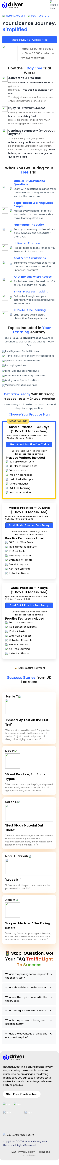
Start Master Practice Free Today (29, 525)
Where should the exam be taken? (25, 987)
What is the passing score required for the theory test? (28, 975)
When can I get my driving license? (25, 1010)
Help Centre (26, 1134)
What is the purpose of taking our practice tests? (25, 1022)
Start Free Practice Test (22, 1094)
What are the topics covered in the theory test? (26, 999)
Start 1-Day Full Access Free (29, 39)
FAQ (13, 1152)
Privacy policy (26, 1152)
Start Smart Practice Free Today (29, 444)
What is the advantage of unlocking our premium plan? (26, 1035)
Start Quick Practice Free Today (29, 605)
